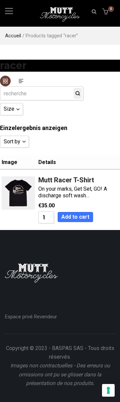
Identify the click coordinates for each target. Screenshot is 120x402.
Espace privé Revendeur (31, 317)
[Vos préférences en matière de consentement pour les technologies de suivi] (108, 390)
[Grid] (5, 81)
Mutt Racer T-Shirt (66, 180)
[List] (21, 81)
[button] (106, 12)
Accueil (13, 36)
